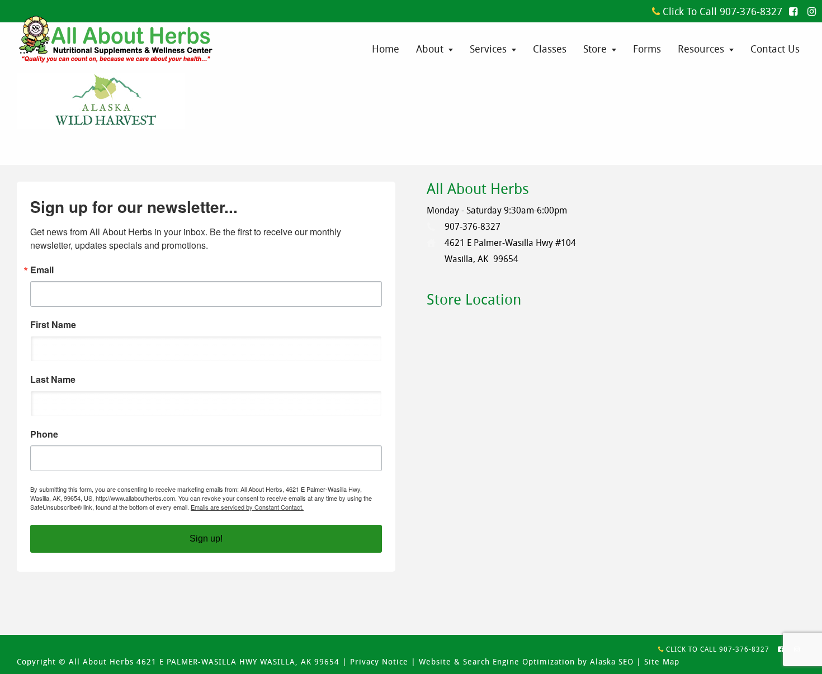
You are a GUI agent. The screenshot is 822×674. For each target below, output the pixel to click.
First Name (53, 324)
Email (42, 269)
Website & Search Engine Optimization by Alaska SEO (526, 661)
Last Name (52, 379)
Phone (44, 434)
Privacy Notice (379, 661)
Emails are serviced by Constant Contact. (247, 506)
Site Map (661, 661)
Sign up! (206, 538)
